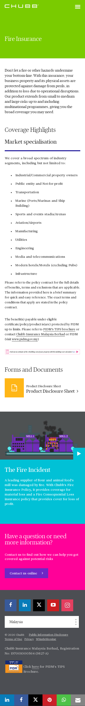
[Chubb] (22, 6)
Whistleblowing (46, 639)
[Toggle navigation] (77, 7)
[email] (78, 700)
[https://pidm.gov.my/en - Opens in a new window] (14, 666)
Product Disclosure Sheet (51, 391)
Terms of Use (13, 639)
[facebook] (11, 605)
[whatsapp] (64, 700)
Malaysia (16, 622)
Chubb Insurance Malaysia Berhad (40, 334)
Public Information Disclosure (48, 634)
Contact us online (24, 573)
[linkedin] (25, 605)
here (35, 666)
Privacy (29, 639)
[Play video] (79, 454)
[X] (39, 605)
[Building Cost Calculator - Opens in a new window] (42, 351)
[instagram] (67, 605)
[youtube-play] (53, 605)
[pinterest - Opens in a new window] (49, 700)
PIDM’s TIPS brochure (59, 329)
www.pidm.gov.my (25, 339)
